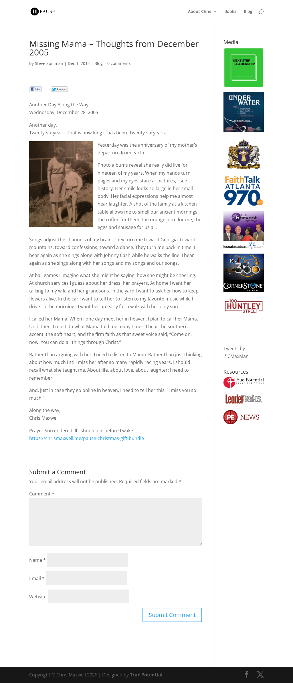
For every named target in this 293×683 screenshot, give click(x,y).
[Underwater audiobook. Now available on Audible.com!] (243, 131)
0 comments (119, 63)
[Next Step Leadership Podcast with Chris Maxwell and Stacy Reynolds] (243, 86)
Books (230, 11)
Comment (41, 494)
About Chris (199, 11)
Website (38, 597)
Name (37, 560)
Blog (248, 11)
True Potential (146, 675)
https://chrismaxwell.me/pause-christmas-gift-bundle (86, 438)
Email (37, 578)
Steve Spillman (49, 63)
